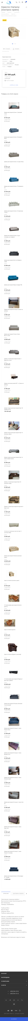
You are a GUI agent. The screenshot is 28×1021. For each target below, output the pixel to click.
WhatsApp (14, 1004)
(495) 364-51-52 (14, 991)
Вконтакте (6, 1000)
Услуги (3, 985)
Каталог (4, 973)
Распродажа (5, 977)
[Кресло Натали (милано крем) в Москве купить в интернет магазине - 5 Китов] (14, 31)
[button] (12, 43)
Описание (6, 893)
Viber (22, 1000)
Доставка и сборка (18, 893)
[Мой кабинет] (22, 2)
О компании (5, 981)
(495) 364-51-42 (14, 993)
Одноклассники (18, 1000)
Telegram (10, 1000)
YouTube (14, 1000)
